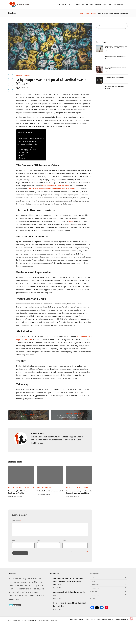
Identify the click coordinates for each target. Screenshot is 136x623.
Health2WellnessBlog (36, 620)
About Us (73, 620)
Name (14, 540)
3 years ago (76, 496)
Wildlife (21, 155)
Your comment (16, 520)
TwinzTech (54, 620)
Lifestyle (107, 4)
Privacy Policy (122, 620)
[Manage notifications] (131, 618)
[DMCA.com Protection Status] (15, 606)
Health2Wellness (23, 87)
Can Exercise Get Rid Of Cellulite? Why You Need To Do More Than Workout (68, 581)
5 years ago (19, 496)
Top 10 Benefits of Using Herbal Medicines (31, 417)
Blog (81, 620)
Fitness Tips (79, 4)
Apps (109, 577)
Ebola (71, 221)
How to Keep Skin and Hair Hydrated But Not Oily (69, 604)
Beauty (98, 4)
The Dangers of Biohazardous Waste (31, 138)
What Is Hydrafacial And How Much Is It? (69, 593)
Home (81, 13)
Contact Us (90, 620)
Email (39, 540)
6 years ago (30, 87)
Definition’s (109, 584)
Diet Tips (89, 4)
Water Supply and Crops (27, 150)
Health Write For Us (105, 620)
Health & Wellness (64, 4)
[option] (21, 481)
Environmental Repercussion (29, 147)
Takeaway (22, 158)
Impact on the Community (28, 144)
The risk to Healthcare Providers (30, 141)
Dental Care (118, 4)
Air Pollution (23, 152)
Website (64, 540)
